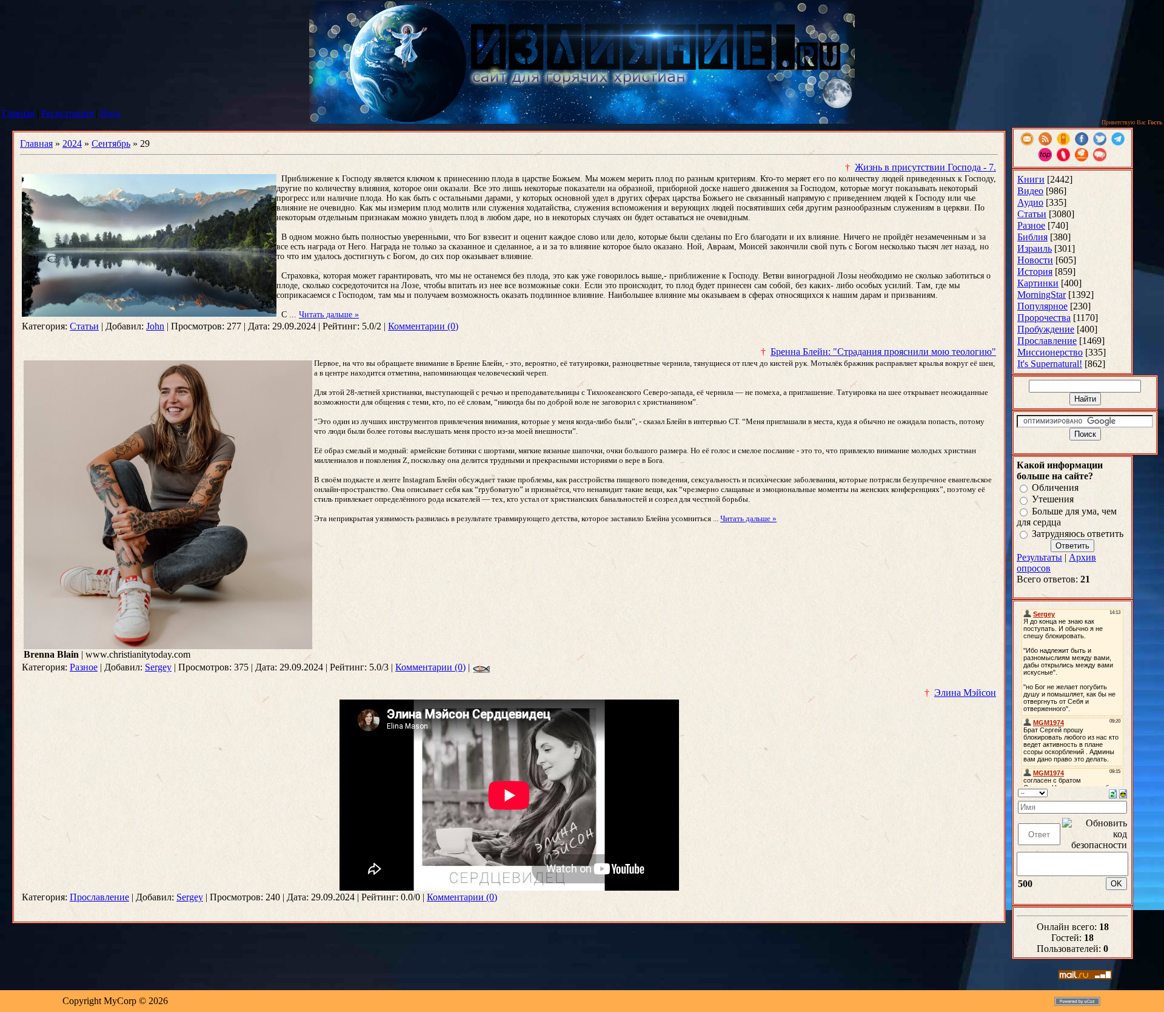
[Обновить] (1113, 793)
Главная (18, 113)
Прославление (99, 897)
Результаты (1039, 557)
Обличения (1055, 487)
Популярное (1042, 306)
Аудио (1030, 202)
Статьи (84, 326)
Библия (1032, 237)
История (1034, 271)
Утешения (1053, 499)
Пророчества (1044, 317)
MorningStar (1041, 294)
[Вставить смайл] (1123, 793)
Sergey (158, 667)
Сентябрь (111, 143)
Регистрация (67, 113)
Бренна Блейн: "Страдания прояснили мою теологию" (883, 351)
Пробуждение (1045, 329)
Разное (84, 667)
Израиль (1034, 248)
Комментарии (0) (423, 326)
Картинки (1038, 283)
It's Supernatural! (1049, 364)
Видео (1030, 191)
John (155, 326)
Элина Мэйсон (965, 692)
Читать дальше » (329, 314)
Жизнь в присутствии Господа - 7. (925, 167)
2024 (72, 143)
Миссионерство (1050, 352)
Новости (1035, 260)
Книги (1031, 179)
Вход (110, 113)
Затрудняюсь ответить (1077, 533)
